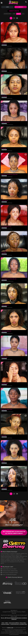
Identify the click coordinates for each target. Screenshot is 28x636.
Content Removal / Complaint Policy (18, 624)
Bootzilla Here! (4, 383)
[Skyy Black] (14, 241)
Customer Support (5, 624)
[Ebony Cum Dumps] (20, 592)
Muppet (3, 461)
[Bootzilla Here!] (14, 372)
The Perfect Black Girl (6, 331)
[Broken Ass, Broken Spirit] (14, 398)
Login (7, 7)
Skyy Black (3, 252)
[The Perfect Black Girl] (14, 320)
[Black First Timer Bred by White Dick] (14, 163)
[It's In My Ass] (14, 84)
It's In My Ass (4, 96)
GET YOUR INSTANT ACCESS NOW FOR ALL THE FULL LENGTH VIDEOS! (14, 532)
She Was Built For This (6, 226)
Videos (6, 622)
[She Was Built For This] (14, 215)
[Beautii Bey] (14, 424)
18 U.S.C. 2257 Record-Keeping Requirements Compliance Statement (14, 618)
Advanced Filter (7, 13)
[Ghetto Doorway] (13, 3)
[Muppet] (14, 450)
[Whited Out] (14, 32)
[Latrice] (14, 58)
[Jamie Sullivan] (14, 189)
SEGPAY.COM (10, 627)
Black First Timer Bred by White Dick (9, 174)
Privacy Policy (23, 622)
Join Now (20, 7)
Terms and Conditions (14, 622)
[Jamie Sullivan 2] (14, 293)
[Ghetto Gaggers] (20, 583)
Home (3, 622)
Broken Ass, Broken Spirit (6, 409)
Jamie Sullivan (4, 200)
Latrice (2, 70)
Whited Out (4, 43)
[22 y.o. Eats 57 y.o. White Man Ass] (14, 267)
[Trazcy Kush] (14, 476)
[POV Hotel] (7, 601)
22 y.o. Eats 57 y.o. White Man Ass (8, 279)
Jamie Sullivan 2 (5, 305)
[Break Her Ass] (14, 346)
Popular (18, 13)
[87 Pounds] (14, 137)
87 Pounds (3, 148)
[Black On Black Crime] (7, 592)
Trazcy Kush (4, 488)
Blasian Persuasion (5, 122)
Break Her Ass (4, 357)
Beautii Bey (3, 435)
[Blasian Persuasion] (14, 111)
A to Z (23, 13)
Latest (14, 13)
